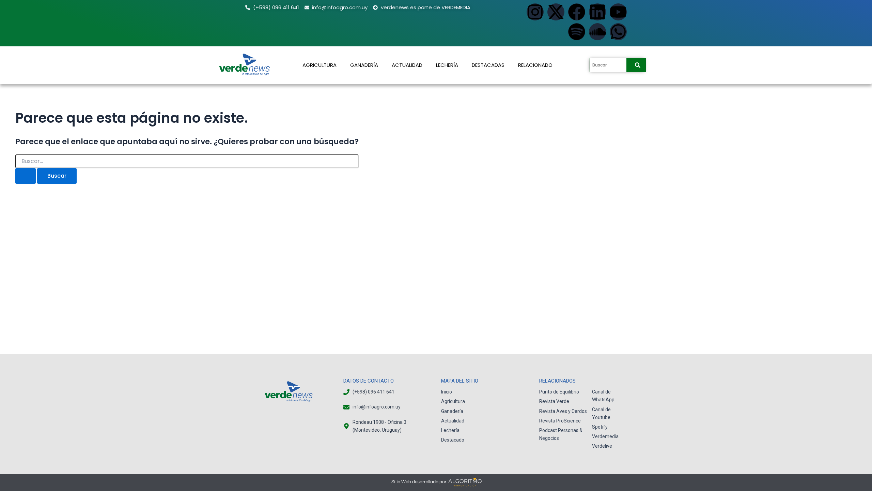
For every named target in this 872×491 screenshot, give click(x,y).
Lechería (447, 65)
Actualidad (407, 65)
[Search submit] (637, 65)
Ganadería (364, 65)
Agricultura (319, 65)
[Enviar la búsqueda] (25, 176)
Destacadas (488, 65)
